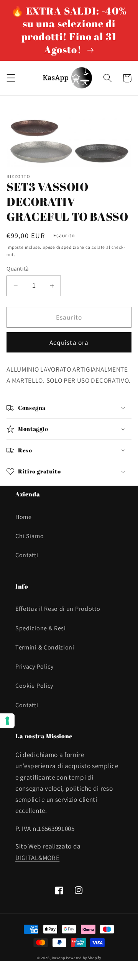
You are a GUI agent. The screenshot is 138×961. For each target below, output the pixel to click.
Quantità (18, 268)
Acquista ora (69, 342)
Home (23, 517)
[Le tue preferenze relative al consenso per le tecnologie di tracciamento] (7, 720)
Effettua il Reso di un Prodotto (57, 609)
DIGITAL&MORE (37, 857)
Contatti (26, 555)
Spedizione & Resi (40, 628)
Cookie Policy (34, 686)
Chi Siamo (29, 536)
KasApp (58, 957)
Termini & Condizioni (44, 647)
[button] (11, 78)
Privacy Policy (34, 666)
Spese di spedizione (63, 247)
